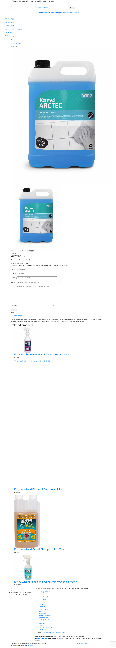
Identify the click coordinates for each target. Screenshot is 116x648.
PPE (39, 611)
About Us (41, 623)
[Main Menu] (36, 16)
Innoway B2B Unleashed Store (55, 633)
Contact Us (42, 629)
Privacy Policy (83, 643)
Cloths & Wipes (43, 600)
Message (14, 305)
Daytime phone (16, 282)
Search (72, 8)
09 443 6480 (42, 638)
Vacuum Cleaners (44, 615)
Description (18, 315)
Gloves (40, 604)
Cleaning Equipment (44, 596)
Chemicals (14, 40)
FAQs (40, 625)
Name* (13, 269)
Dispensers (42, 602)
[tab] (59, 316)
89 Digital (31, 645)
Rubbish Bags (42, 613)
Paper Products (43, 609)
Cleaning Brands (43, 620)
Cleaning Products (44, 598)
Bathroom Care (16, 43)
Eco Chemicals (43, 618)
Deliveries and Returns (45, 627)
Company (14, 278)
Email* (13, 273)
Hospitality (41, 606)
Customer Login (41, 7)
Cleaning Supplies (44, 592)
